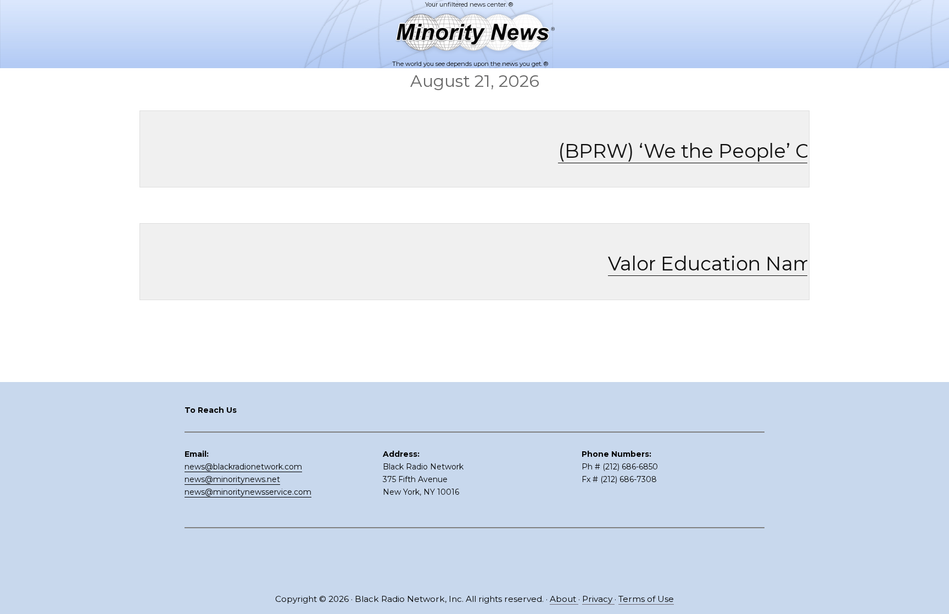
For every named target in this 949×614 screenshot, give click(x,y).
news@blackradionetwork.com (243, 467)
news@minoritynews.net (232, 479)
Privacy (598, 599)
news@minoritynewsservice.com (248, 492)
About (564, 599)
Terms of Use (646, 599)
